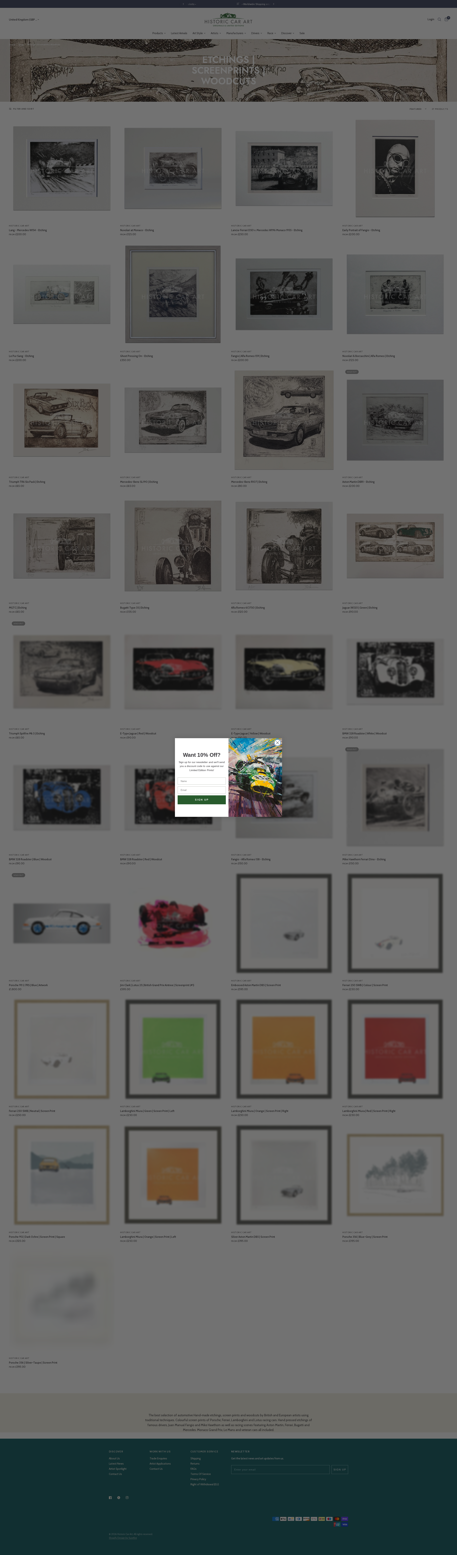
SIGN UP (202, 799)
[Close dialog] (277, 743)
